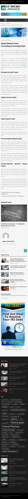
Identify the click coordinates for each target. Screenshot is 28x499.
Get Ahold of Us (20, 1)
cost (4, 413)
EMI (21, 419)
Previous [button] (1, 217)
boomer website (18, 401)
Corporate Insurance (18, 410)
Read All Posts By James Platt (8, 244)
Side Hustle (4, 446)
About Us (4, 2)
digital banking (4, 419)
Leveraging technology (16, 436)
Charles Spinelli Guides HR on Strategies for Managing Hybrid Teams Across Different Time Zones (18, 260)
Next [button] (26, 217)
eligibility (14, 419)
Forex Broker (20, 430)
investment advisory (14, 434)
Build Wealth (22, 404)
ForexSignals (4, 432)
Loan (4, 439)
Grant (11, 432)
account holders (5, 399)
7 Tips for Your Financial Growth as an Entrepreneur (12, 196)
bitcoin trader (9, 401)
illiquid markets (5, 434)
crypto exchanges (21, 413)
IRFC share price (5, 436)
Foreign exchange (8, 430)
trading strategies (5, 448)
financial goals (17, 422)
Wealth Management (9, 451)
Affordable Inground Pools (16, 399)
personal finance (13, 442)
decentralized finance (15, 416)
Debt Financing (5, 416)
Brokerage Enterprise (6, 404)
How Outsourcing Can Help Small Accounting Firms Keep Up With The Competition (17, 460)
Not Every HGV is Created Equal (16, 483)
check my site (4, 298)
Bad (3, 401)
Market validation (12, 439)
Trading (9, 40)
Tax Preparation (12, 446)
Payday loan (4, 442)
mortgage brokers (22, 439)
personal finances (5, 444)
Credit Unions (12, 413)
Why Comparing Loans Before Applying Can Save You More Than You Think (17, 281)
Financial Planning (10, 426)
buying (4, 407)
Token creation (21, 446)
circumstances (5, 410)
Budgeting (15, 404)
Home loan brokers (18, 432)
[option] (14, 217)
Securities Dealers (15, 444)
